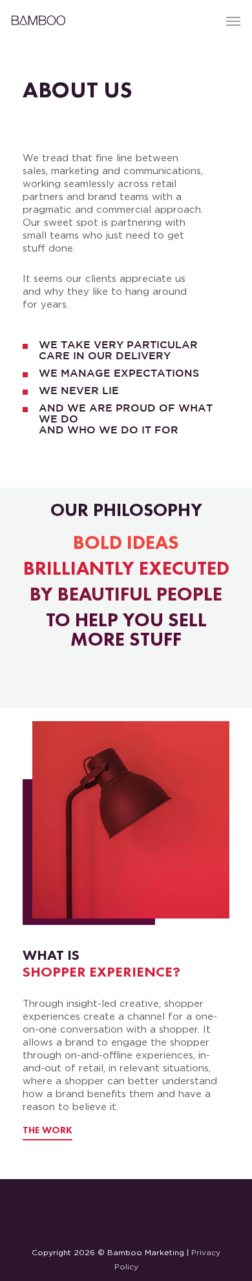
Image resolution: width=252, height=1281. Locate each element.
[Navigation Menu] (233, 20)
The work (47, 1131)
